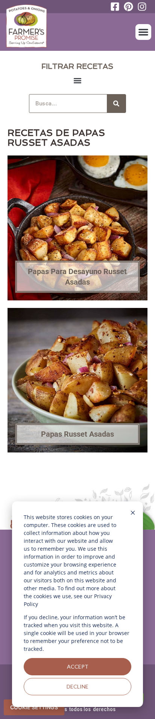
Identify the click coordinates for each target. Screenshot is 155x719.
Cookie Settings (34, 707)
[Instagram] (144, 6)
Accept (77, 666)
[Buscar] (116, 103)
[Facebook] (117, 6)
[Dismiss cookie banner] (132, 513)
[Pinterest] (130, 6)
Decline (77, 686)
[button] (143, 32)
